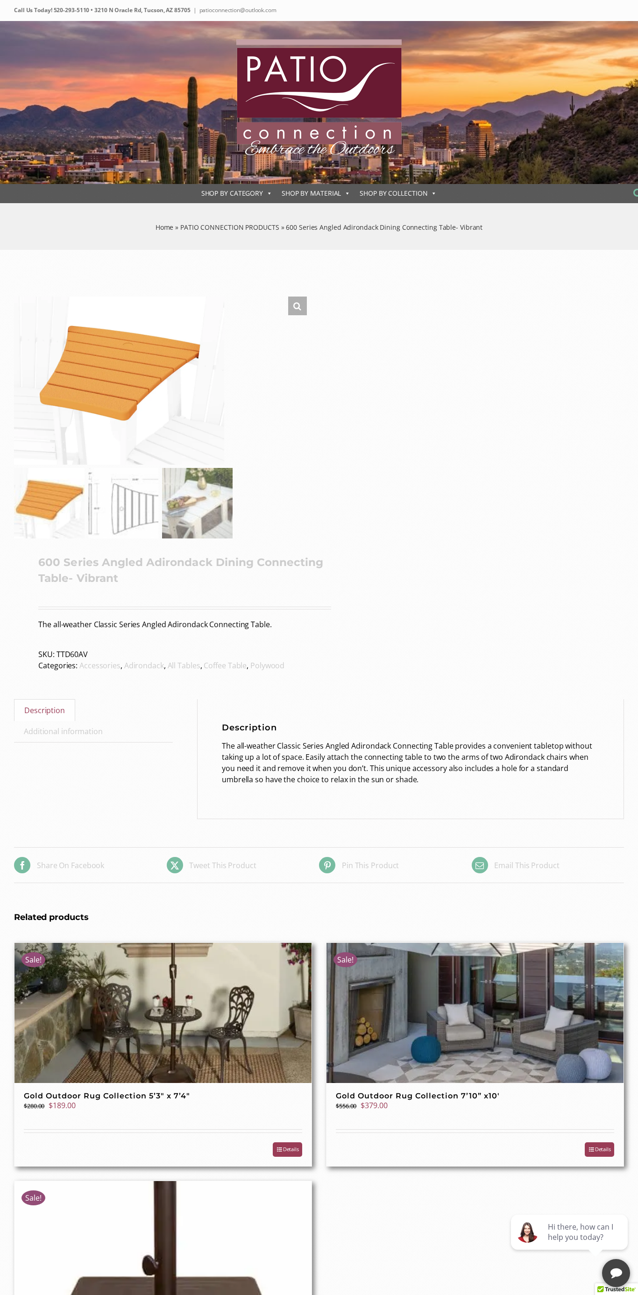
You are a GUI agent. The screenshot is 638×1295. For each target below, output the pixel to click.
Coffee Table (225, 665)
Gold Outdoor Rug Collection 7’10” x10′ (418, 1095)
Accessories (100, 665)
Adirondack (144, 665)
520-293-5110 (71, 10)
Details (291, 1149)
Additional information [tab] (63, 731)
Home (165, 227)
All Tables (184, 665)
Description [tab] (44, 710)
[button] (297, 306)
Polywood (267, 665)
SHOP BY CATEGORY (232, 193)
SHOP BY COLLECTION (393, 193)
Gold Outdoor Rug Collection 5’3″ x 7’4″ (107, 1095)
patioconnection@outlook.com (237, 10)
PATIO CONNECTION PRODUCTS (229, 227)
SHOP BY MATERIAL (311, 193)
